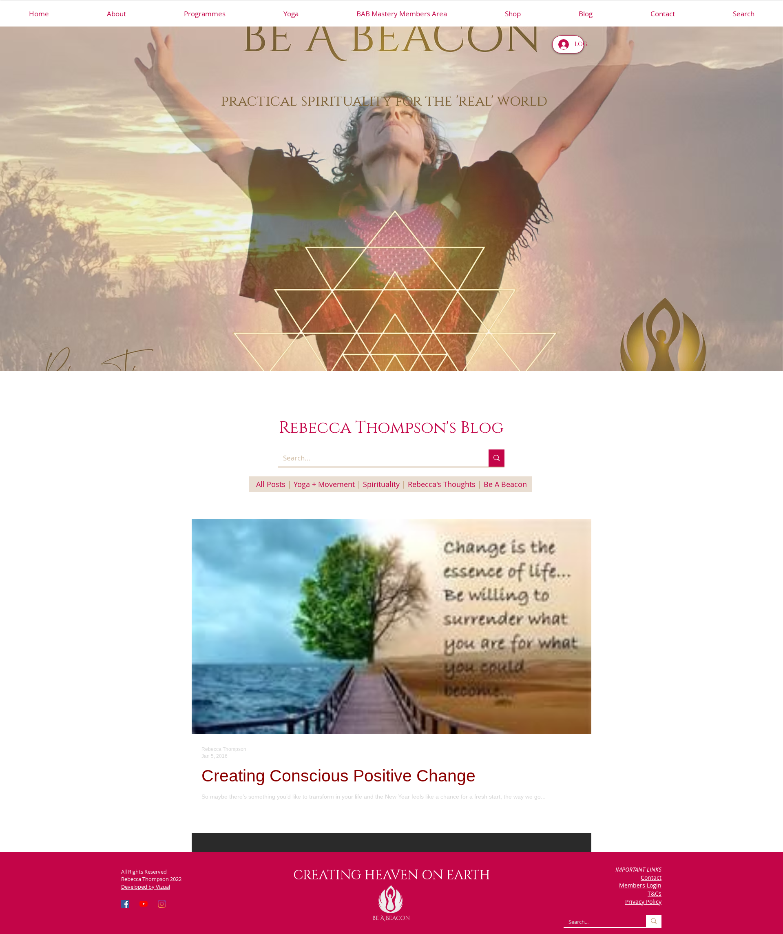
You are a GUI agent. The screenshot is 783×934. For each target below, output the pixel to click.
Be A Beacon (505, 484)
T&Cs (654, 893)
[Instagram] (162, 904)
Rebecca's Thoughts (442, 484)
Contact (651, 877)
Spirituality (381, 484)
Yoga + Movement (324, 484)
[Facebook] (125, 904)
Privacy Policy (643, 901)
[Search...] (496, 458)
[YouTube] (143, 904)
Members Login (640, 885)
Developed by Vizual (145, 886)
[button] (204, 14)
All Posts (270, 484)
